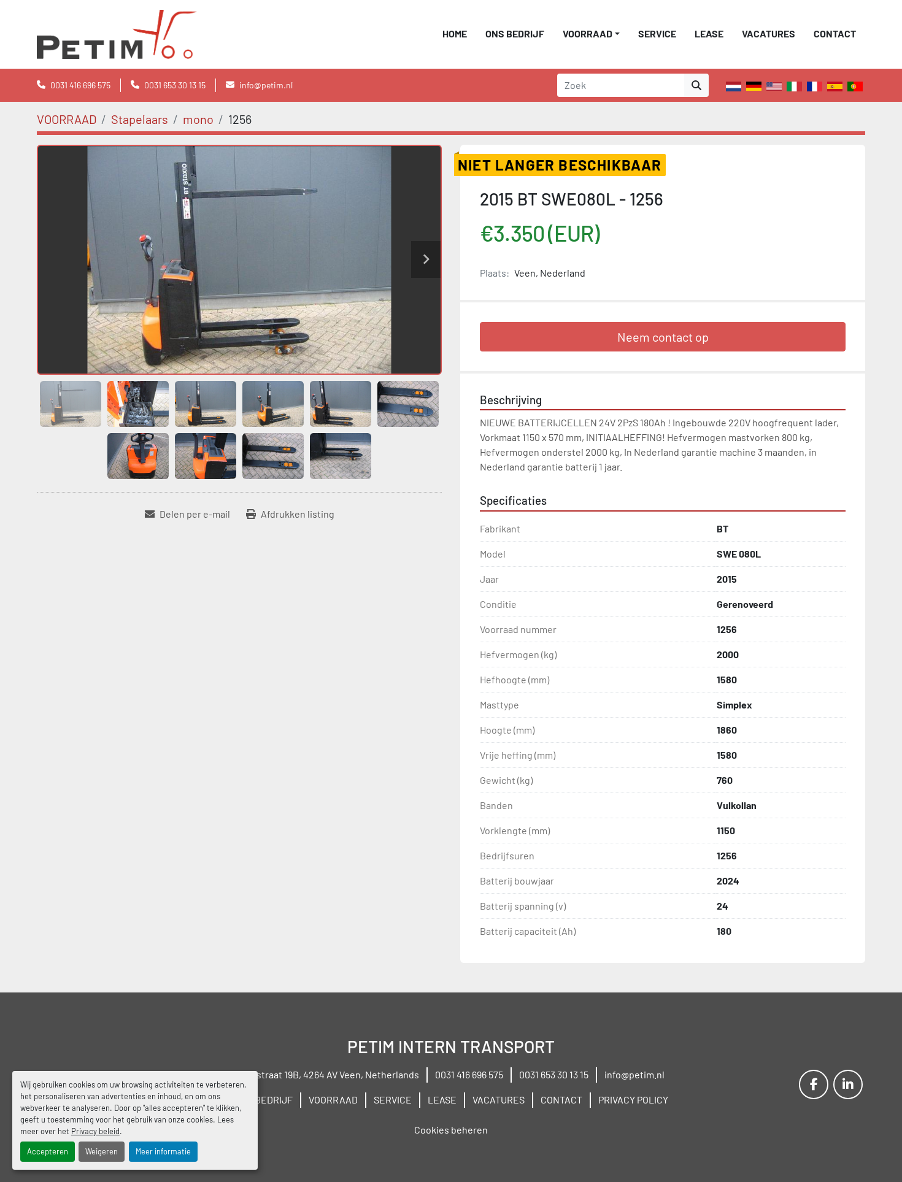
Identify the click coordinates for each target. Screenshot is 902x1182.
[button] (591, 33)
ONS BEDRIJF (514, 33)
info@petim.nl (266, 85)
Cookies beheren (451, 1129)
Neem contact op (663, 336)
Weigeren (101, 1151)
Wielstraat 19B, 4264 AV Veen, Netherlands (328, 1074)
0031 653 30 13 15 (175, 85)
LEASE (709, 33)
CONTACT (835, 33)
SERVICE (657, 33)
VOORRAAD (587, 33)
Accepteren (47, 1151)
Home (454, 33)
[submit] (696, 85)
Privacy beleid (95, 1131)
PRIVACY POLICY (633, 1099)
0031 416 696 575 (80, 85)
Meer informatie (163, 1151)
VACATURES (768, 33)
